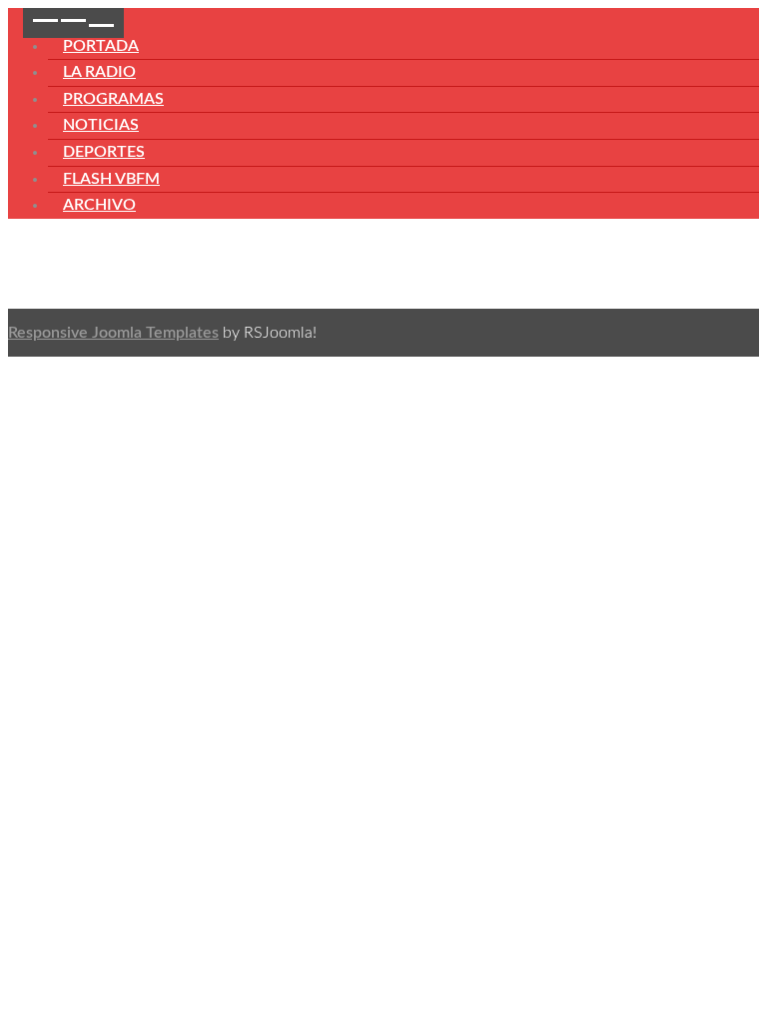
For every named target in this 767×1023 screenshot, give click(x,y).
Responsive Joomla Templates (113, 333)
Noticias (101, 125)
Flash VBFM (111, 179)
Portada (101, 46)
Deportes (104, 152)
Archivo (99, 205)
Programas (113, 99)
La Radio (99, 72)
